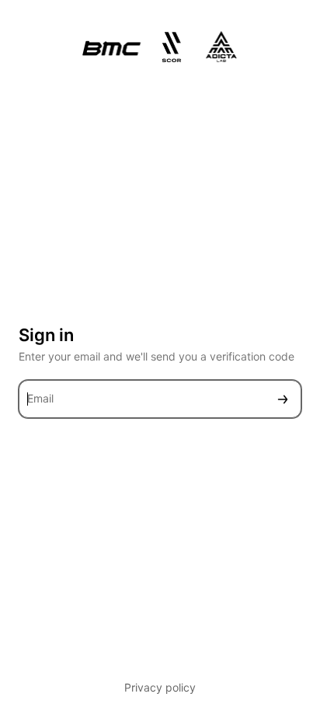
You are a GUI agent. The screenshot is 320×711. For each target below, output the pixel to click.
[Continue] (283, 399)
